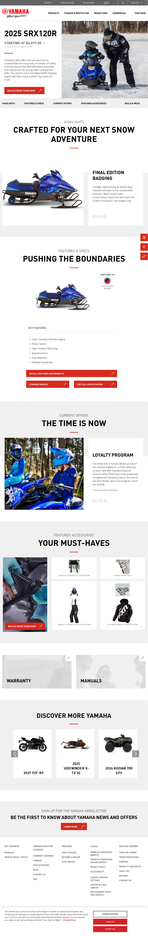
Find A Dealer (69, 852)
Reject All (110, 921)
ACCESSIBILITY (97, 871)
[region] (74, 921)
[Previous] (14, 753)
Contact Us (39, 874)
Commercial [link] (119, 13)
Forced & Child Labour (98, 886)
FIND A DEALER (67, 2)
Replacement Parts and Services (100, 893)
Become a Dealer (71, 857)
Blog (35, 869)
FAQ (35, 879)
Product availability (130, 866)
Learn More (70, 826)
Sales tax (124, 871)
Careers (37, 860)
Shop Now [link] (140, 13)
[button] (122, 2)
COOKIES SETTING (110, 914)
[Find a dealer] (144, 247)
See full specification (90, 384)
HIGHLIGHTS (8, 103)
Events (47, 2)
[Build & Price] (144, 237)
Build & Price (132, 103)
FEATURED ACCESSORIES (93, 103)
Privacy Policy (98, 866)
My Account (89, 2)
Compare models (38, 384)
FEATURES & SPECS (34, 103)
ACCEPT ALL (110, 929)
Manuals (9, 852)
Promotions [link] (101, 13)
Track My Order (127, 852)
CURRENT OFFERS (62, 103)
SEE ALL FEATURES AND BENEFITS (46, 373)
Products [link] (53, 13)
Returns (123, 875)
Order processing (129, 857)
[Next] (135, 753)
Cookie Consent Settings (99, 879)
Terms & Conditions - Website (101, 853)
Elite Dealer (68, 861)
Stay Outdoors (41, 865)
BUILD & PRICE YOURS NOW (21, 90)
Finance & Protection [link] (76, 13)
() (108, 2)
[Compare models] (144, 256)
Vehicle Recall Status (16, 857)
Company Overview (43, 855)
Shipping (123, 861)
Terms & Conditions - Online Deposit (101, 861)
